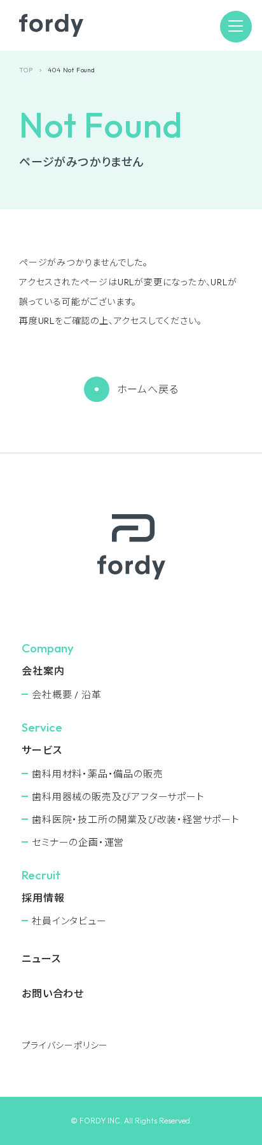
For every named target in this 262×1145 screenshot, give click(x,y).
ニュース (41, 958)
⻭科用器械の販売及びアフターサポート (118, 797)
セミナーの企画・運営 (78, 842)
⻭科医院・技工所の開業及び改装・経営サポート (136, 819)
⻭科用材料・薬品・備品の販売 (97, 774)
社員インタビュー (69, 921)
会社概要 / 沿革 (66, 695)
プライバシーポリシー (65, 1045)
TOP (25, 70)
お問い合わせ (53, 993)
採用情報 (43, 897)
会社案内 (43, 670)
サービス (42, 750)
